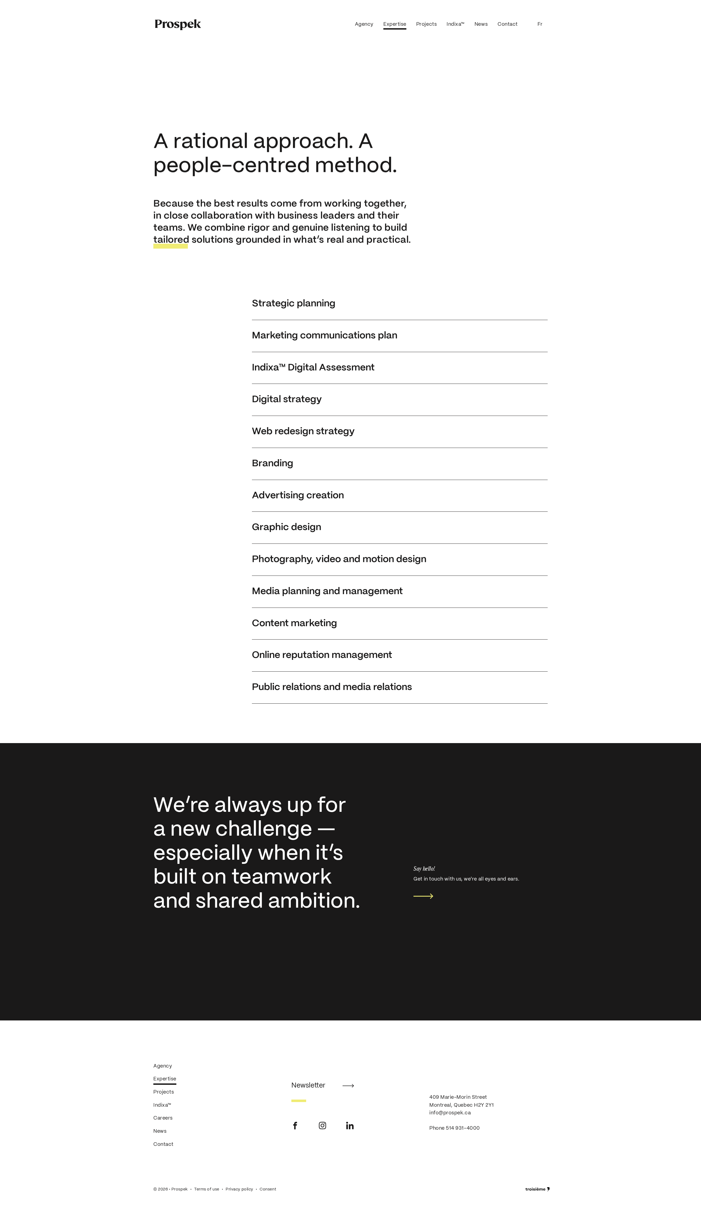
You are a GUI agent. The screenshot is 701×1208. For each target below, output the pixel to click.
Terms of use (206, 1189)
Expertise (394, 24)
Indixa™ (456, 24)
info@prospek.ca (450, 1113)
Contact (508, 24)
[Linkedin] (350, 1125)
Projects (426, 24)
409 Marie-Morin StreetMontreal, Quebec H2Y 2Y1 (461, 1101)
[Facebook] (295, 1125)
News (481, 24)
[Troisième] (537, 1189)
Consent (268, 1189)
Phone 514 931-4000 (454, 1128)
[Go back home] (178, 24)
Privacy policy (239, 1189)
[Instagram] (322, 1125)
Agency (364, 24)
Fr (540, 24)
